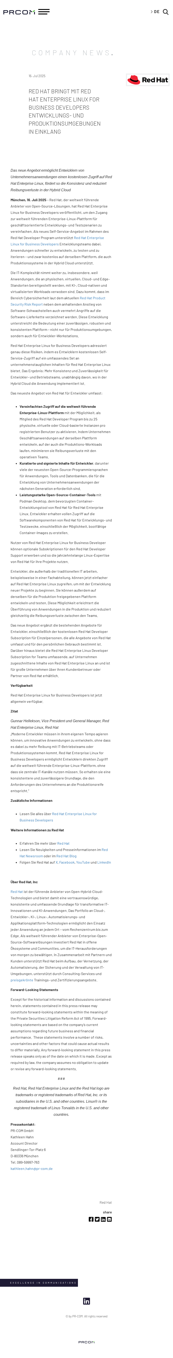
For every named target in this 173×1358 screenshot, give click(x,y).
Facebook (67, 862)
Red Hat (63, 843)
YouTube (83, 862)
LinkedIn (104, 862)
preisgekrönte (22, 980)
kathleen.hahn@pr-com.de (32, 1168)
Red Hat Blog (66, 856)
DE (157, 11)
